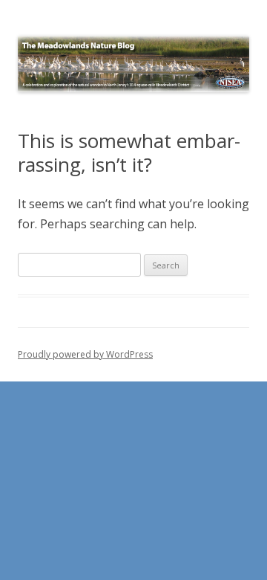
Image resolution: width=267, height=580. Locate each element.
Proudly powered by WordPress (85, 354)
